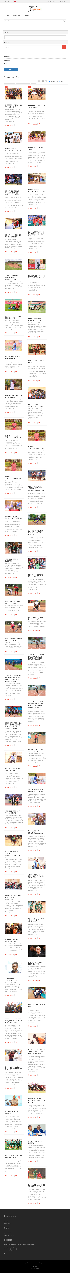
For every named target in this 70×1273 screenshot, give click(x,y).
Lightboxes (7, 63)
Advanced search (8, 53)
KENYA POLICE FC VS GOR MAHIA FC (35, 576)
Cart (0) (63, 1)
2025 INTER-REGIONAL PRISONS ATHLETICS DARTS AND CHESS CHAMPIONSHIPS (36, 657)
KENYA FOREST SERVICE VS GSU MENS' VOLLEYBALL (13, 897)
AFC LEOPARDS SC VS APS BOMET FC (12, 357)
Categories (16, 15)
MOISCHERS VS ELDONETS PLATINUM (13, 150)
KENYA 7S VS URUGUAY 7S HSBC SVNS (13, 317)
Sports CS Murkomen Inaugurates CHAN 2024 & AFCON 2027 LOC (14, 1020)
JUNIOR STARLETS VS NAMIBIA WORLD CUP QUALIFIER (36, 234)
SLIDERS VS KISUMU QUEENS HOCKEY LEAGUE (35, 533)
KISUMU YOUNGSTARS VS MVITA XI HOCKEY (36, 750)
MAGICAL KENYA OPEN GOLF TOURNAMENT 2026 (36, 278)
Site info (26, 15)
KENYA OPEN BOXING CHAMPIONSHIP (13, 236)
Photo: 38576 (10, 1235)
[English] (15, 2)
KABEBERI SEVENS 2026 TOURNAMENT (13, 106)
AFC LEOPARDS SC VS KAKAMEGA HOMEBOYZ (36, 791)
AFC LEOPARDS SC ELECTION (11, 560)
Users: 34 (8, 1233)
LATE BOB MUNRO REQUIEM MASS (12, 940)
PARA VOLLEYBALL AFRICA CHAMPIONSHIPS (14, 518)
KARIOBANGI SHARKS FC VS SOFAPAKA (14, 396)
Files (7, 15)
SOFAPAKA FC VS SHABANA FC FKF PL (12, 979)
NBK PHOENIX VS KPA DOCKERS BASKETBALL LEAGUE (13, 1068)
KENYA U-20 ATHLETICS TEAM (36, 149)
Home (35, 1266)
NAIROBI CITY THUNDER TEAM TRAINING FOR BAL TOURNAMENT (37, 1051)
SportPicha (35, 1263)
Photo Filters (7, 56)
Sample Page (35, 1268)
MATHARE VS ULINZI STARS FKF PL (12, 770)
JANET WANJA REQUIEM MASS (36, 1005)
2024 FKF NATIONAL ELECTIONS (35, 1142)
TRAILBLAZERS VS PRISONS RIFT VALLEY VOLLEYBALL (36, 876)
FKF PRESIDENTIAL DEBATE (12, 1113)
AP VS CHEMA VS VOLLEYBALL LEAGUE (36, 405)
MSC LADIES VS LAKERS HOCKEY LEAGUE (13, 602)
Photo (6, 1221)
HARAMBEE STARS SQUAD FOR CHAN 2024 (13, 437)
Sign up (56, 1)
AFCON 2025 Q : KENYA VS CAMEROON (13, 1156)
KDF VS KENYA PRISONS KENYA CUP (36, 361)
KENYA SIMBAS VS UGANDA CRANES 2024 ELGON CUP (36, 1101)
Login (49, 1)
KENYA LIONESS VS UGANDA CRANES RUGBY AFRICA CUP (12, 193)
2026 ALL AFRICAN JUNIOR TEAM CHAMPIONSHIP (11, 277)
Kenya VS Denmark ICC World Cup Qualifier (36, 1186)
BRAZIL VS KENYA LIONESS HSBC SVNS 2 (36, 319)
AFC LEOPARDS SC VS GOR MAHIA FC (12, 812)
